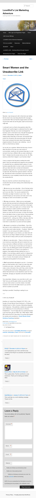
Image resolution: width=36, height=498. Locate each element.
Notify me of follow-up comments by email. (17, 468)
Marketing (23, 330)
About (11, 46)
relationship (11, 332)
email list (5, 332)
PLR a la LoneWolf (7, 43)
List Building (17, 330)
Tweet (4, 79)
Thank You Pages (22, 53)
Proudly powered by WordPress (22, 495)
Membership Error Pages (9, 53)
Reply (7, 358)
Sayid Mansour (8, 395)
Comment (9, 424)
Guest (20, 75)
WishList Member (26, 43)
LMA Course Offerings (8, 36)
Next (31, 59)
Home (4, 32)
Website (8, 463)
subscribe (11, 476)
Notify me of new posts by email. (14, 471)
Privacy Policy (9, 495)
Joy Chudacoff (10, 112)
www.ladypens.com (13, 321)
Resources (17, 43)
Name (8, 445)
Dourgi (6, 348)
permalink (28, 332)
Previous (5, 59)
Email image (5, 323)
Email (8, 454)
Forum (29, 32)
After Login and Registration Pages (17, 32)
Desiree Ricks (8, 372)
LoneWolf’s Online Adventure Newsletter (12, 39)
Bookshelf (5, 46)
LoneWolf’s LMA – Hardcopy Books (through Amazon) (16, 50)
